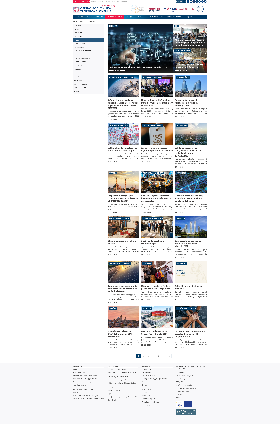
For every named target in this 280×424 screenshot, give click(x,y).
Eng (185, 1)
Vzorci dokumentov (80, 385)
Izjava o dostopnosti (183, 391)
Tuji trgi (111, 387)
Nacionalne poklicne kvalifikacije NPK (86, 396)
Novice (82, 21)
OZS (75, 21)
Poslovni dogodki (114, 390)
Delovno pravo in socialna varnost (85, 375)
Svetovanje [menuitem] (79, 36)
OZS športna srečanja (184, 385)
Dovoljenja (146, 389)
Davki (75, 369)
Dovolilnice (146, 396)
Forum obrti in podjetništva (118, 380)
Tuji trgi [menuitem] (190, 16)
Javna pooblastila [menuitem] (175, 16)
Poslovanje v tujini (80, 372)
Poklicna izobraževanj (82, 389)
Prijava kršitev (147, 382)
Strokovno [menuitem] (79, 47)
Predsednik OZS (147, 372)
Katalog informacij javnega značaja (154, 379)
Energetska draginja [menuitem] (82, 58)
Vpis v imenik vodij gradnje (151, 402)
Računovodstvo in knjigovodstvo (85, 379)
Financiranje (112, 400)
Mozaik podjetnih (182, 379)
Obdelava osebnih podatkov (186, 388)
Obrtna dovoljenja (148, 399)
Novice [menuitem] (90, 16)
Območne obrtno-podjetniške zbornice (122, 372)
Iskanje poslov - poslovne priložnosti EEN (122, 397)
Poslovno (91, 21)
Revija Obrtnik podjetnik (185, 376)
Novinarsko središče (149, 375)
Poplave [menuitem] (78, 55)
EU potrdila (146, 405)
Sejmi (110, 394)
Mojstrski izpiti (78, 392)
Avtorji (178, 398)
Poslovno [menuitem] (79, 40)
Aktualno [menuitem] (78, 33)
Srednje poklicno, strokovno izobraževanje (88, 399)
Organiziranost (147, 369)
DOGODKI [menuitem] (100, 16)
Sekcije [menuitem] (129, 16)
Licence (144, 392)
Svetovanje (78, 366)
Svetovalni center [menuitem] (115, 16)
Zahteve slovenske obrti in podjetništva (122, 383)
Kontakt (144, 385)
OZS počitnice (181, 382)
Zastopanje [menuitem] (139, 16)
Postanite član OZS (81, 1)
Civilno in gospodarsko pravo (83, 382)
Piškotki (180, 395)
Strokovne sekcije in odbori (117, 369)
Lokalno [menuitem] (78, 65)
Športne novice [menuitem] (81, 62)
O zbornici (146, 366)
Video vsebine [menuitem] (80, 44)
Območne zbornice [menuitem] (155, 16)
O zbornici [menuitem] (80, 16)
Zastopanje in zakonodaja (118, 377)
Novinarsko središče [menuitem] (83, 51)
